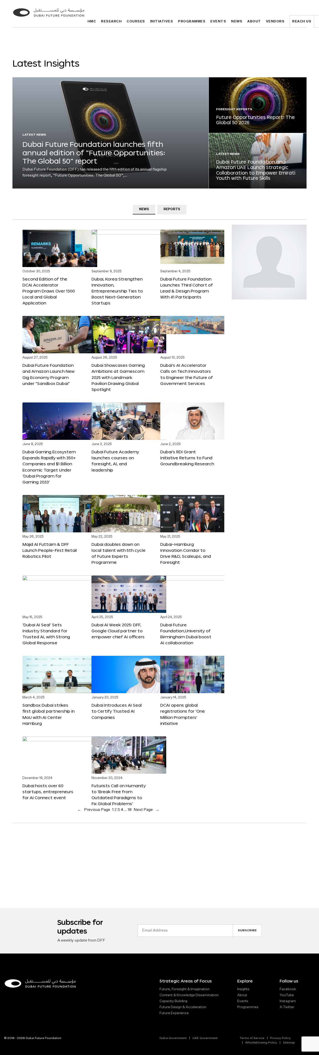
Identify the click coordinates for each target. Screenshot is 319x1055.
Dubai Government (173, 1038)
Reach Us (301, 21)
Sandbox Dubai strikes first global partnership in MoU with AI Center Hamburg (48, 714)
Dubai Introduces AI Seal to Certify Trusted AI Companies (116, 711)
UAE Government (205, 1038)
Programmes (191, 21)
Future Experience (174, 1013)
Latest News (34, 134)
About (254, 21)
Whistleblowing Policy (261, 1042)
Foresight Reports (234, 109)
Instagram (288, 1001)
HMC (91, 21)
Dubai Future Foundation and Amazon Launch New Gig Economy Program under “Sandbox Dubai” (48, 374)
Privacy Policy (280, 1038)
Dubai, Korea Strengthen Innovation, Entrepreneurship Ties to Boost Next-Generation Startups (117, 291)
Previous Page (93, 810)
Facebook (288, 989)
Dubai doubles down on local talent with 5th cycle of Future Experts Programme (118, 553)
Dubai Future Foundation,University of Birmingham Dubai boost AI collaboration (185, 633)
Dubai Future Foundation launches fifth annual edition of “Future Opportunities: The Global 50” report (93, 152)
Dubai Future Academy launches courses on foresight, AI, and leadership (115, 460)
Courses (136, 21)
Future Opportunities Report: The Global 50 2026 (255, 119)
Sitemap (289, 1042)
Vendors (275, 21)
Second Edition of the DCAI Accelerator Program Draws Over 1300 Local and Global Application (48, 291)
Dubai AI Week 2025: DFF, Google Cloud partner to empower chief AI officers (118, 630)
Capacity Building (173, 1001)
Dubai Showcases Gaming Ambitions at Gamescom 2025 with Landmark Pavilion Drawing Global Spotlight (118, 377)
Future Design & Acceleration (183, 1007)
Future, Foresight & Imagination (185, 989)
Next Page (147, 810)
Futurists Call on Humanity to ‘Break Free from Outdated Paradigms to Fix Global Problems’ (118, 794)
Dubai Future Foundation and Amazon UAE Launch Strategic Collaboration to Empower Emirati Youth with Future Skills (255, 170)
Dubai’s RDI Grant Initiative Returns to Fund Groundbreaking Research (187, 457)
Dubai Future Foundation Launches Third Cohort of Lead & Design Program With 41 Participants (186, 288)
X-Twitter (287, 1007)
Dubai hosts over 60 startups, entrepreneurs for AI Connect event (47, 791)
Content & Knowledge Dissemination (189, 995)
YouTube (287, 995)
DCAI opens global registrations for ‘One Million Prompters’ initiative (182, 714)
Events (218, 21)
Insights (243, 989)
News (236, 21)
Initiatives (161, 21)
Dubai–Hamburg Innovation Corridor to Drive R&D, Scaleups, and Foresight (185, 553)
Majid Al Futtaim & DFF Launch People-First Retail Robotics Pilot (49, 550)
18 (130, 810)
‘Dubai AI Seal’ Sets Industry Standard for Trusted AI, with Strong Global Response (46, 633)
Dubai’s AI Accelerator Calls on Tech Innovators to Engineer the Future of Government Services (186, 374)
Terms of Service (251, 1038)
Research (111, 21)
